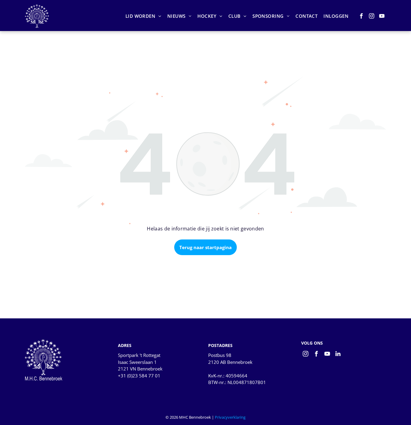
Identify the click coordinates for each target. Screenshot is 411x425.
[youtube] (382, 17)
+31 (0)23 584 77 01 (139, 376)
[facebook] (361, 17)
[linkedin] (338, 354)
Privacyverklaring (230, 417)
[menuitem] (143, 16)
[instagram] (372, 17)
